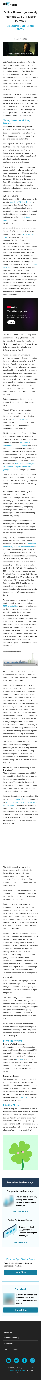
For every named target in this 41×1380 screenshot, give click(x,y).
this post (19, 1059)
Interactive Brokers (20, 799)
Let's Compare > (20, 1211)
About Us (8, 1332)
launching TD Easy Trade (20, 202)
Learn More (20, 1272)
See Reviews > (20, 1242)
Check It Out (20, 1309)
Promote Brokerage (12, 1337)
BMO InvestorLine (10, 606)
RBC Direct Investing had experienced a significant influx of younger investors (19, 466)
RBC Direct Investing (21, 419)
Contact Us (8, 1343)
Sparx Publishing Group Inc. (17, 1370)
